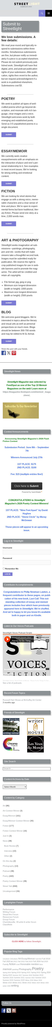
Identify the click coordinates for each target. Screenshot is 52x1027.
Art (4, 806)
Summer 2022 (30, 978)
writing (15, 985)
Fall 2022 (21, 961)
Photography (8, 866)
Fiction (6, 826)
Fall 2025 (44, 961)
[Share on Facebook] (3, 353)
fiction (12, 964)
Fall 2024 (36, 961)
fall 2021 (14, 961)
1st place (6, 959)
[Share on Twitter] (9, 353)
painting (15, 969)
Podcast (6, 871)
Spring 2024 (45, 973)
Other (6, 856)
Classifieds (7, 924)
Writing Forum (9, 912)
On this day (8, 861)
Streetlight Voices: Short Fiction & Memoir (16, 680)
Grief (18, 964)
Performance (8, 909)
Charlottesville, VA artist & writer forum (19, 922)
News (5, 841)
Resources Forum (11, 917)
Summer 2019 (38, 975)
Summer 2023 (40, 978)
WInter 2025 (44, 983)
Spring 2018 (7, 972)
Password (7, 558)
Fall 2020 (6, 961)
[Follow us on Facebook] (3, 1010)
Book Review (10, 846)
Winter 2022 (26, 983)
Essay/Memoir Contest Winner (16, 821)
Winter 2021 (17, 983)
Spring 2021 (26, 973)
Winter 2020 (7, 983)
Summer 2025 (19, 980)
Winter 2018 (29, 980)
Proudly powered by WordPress (13, 1024)
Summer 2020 (8, 978)
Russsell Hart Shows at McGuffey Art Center (22, 700)
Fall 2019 (46, 959)
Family (6, 964)
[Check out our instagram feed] (14, 1010)
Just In (6, 836)
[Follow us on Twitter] (9, 1010)
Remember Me (11, 569)
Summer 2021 (19, 978)
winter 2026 (7, 986)
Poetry (5, 876)
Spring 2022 (35, 973)
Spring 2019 (16, 973)
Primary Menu (48, 13)
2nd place (14, 959)
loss (41, 964)
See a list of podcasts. (12, 683)
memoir (7, 969)
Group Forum (9, 919)
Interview (8, 851)
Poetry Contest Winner (13, 881)
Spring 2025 (7, 975)
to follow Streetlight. (26, 941)
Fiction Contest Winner (13, 831)
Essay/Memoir (9, 816)
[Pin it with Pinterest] (14, 353)
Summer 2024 (8, 980)
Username (7, 548)
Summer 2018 (27, 975)
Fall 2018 (38, 959)
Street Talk (7, 886)
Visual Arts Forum (10, 914)
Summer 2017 (17, 975)
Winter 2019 (38, 980)
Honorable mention (29, 964)
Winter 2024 (36, 983)
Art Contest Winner (11, 811)
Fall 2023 (28, 961)
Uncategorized (9, 891)
